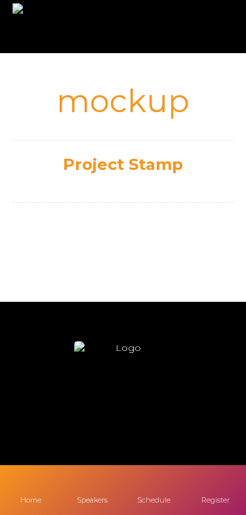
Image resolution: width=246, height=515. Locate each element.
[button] (84, 407)
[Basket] (212, 27)
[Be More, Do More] (50, 26)
